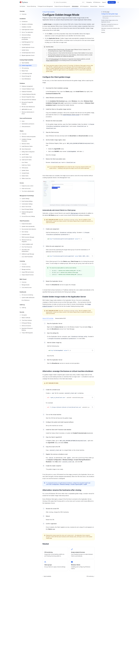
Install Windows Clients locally (71, 114)
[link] (55, 552)
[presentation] (70, 256)
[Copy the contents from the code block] (92, 239)
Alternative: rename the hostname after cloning (110, 29)
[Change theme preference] (118, 2)
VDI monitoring (54, 59)
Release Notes (93, 6)
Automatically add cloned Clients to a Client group (111, 17)
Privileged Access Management (45, 6)
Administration (75, 6)
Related (103, 32)
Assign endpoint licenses (52, 60)
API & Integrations (84, 6)
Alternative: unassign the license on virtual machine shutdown (109, 25)
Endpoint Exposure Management (62, 6)
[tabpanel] (68, 344)
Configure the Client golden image (109, 13)
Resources (101, 6)
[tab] (47, 318)
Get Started (22, 6)
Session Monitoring (31, 6)
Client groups (74, 213)
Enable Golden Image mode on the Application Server (109, 21)
